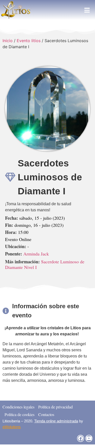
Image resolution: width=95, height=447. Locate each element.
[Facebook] (80, 438)
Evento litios (29, 40)
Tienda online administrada (56, 421)
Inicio (8, 40)
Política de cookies (19, 414)
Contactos (46, 414)
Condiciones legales (18, 406)
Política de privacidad (55, 406)
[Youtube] (88, 438)
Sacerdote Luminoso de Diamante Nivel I (44, 264)
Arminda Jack (36, 254)
